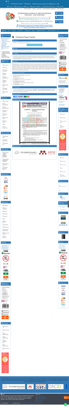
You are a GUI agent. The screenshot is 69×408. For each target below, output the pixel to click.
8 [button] (31, 157)
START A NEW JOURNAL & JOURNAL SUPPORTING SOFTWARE (5, 154)
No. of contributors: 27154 (4, 341)
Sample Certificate (4, 74)
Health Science (6, 227)
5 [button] (26, 157)
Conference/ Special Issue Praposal (5, 168)
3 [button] (23, 157)
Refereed (34, 8)
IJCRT (8, 1)
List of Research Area (4, 127)
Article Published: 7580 (5, 337)
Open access (39, 8)
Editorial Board (63, 117)
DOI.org (60, 82)
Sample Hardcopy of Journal (4, 81)
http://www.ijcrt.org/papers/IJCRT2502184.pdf (20, 91)
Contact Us (40, 401)
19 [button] (47, 157)
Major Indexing (63, 161)
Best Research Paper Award (5, 164)
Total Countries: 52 (5, 349)
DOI (4, 124)
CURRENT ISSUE (27, 30)
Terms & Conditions (30, 403)
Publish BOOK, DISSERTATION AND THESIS (5, 160)
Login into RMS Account (63, 122)
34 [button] (60, 391)
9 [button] (32, 157)
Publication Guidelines (5, 111)
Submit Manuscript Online (6, 46)
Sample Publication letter (5, 77)
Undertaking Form (5, 92)
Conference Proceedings (5, 71)
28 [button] (50, 391)
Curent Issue (26, 6)
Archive (39, 6)
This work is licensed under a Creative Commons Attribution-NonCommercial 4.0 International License (6, 247)
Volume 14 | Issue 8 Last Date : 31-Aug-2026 (6, 43)
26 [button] (47, 391)
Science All (5, 213)
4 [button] (25, 157)
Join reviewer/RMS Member (62, 126)
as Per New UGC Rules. (43, 19)
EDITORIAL (14, 30)
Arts (4, 218)
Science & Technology (4, 208)
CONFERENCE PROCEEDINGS (62, 105)
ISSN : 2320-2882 (60, 6)
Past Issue (5, 67)
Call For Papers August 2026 (5, 39)
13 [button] (38, 157)
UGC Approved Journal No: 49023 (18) (49, 6)
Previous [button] (12, 152)
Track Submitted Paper (5, 104)
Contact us (41, 403)
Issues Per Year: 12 (5, 331)
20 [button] (49, 157)
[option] (26, 152)
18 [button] (46, 157)
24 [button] (44, 391)
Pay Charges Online (5, 118)
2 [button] (22, 157)
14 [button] (40, 157)
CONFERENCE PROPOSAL (41, 30)
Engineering (6, 205)
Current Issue (6, 65)
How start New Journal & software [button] (7, 8)
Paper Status (33, 6)
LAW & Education (4, 237)
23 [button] (43, 391)
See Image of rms (63, 209)
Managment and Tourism (5, 233)
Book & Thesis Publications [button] (18, 8)
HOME (4, 30)
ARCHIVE (33, 30)
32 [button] (56, 391)
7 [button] (29, 157)
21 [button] (40, 391)
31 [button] (55, 391)
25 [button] (46, 391)
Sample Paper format (5, 85)
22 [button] (41, 391)
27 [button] (49, 391)
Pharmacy (5, 211)
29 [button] (52, 391)
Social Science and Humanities (5, 230)
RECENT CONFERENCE (61, 95)
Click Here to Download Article (35, 45)
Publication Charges (5, 115)
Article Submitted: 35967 (5, 334)
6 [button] (28, 157)
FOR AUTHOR (20, 30)
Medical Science (4, 222)
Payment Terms (63, 164)
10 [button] (34, 157)
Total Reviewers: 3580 (5, 345)
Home (23, 403)
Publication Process (42, 398)
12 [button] (37, 157)
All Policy (62, 157)
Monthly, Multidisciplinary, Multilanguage (49, 8)
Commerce (5, 216)
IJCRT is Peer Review (27, 8)
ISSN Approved (4, 297)
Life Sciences (6, 224)
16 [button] (43, 157)
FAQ (61, 168)
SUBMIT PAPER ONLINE (51, 30)
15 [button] (41, 157)
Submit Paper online (63, 190)
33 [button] (58, 391)
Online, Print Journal (60, 8)
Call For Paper (10, 6)
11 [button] (35, 157)
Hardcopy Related (4, 121)
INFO (58, 30)
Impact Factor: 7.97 (5, 48)
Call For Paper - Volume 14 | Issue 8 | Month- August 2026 (35, 23)
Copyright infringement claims (63, 176)
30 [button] (53, 391)
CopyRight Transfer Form (4, 89)
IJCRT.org (10, 403)
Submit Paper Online (18, 6)
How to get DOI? (64, 82)
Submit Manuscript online (5, 108)
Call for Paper (41, 396)
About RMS (63, 114)
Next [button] (56, 152)
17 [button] (44, 157)
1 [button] (20, 157)
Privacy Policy (63, 171)
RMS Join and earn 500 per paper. (63, 207)
